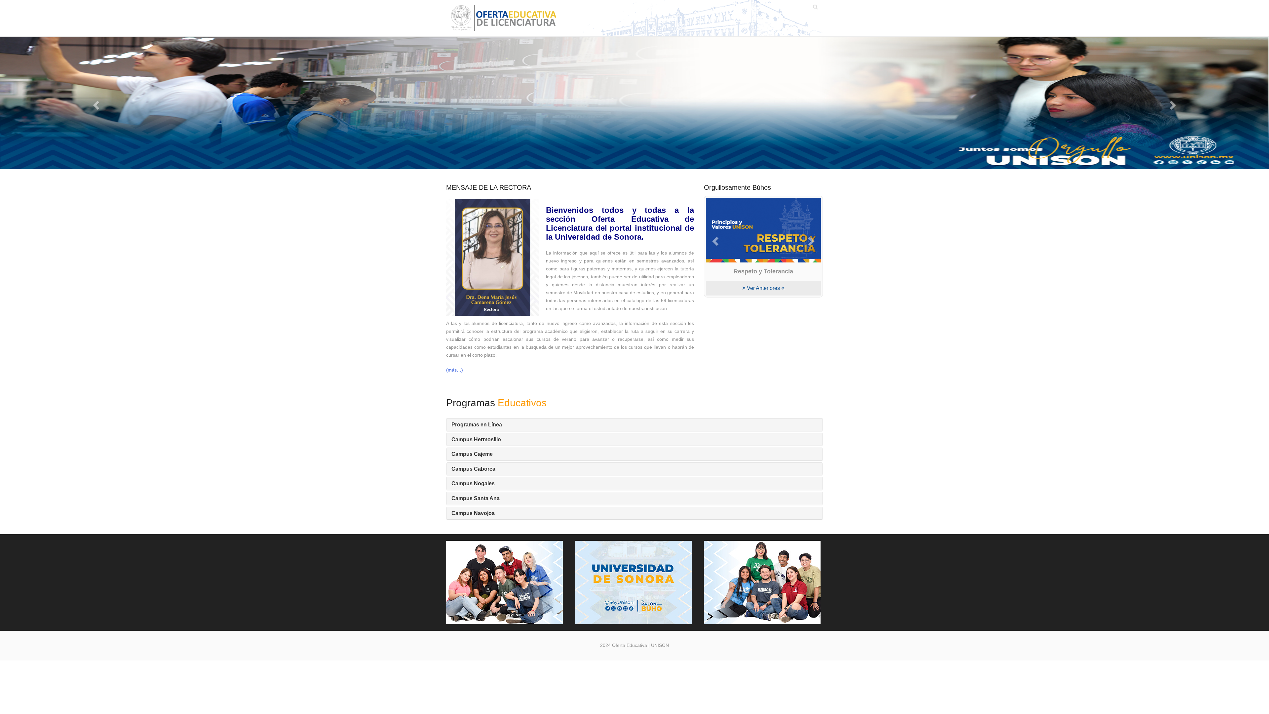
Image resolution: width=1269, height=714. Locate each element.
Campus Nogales (473, 483)
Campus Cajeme (472, 454)
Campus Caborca (473, 469)
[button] (95, 103)
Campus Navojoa (473, 513)
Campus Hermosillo (476, 439)
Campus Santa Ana (475, 498)
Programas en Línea (476, 424)
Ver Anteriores (763, 288)
